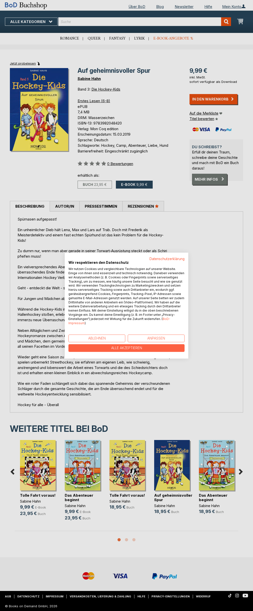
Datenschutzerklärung (167, 259)
